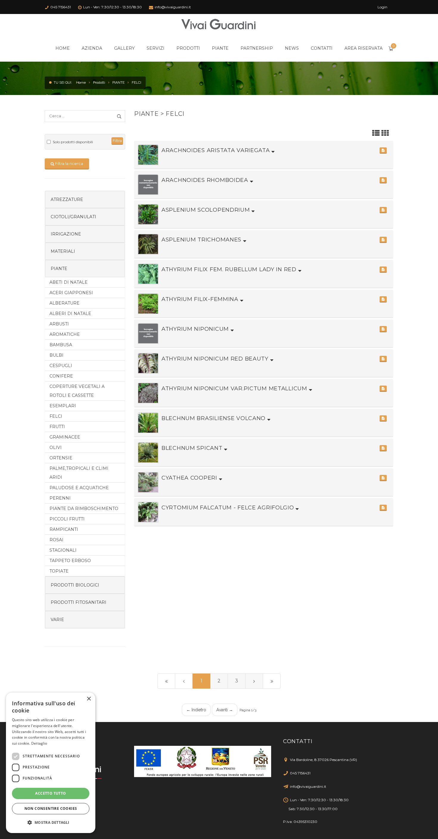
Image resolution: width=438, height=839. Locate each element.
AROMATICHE (64, 334)
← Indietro (196, 709)
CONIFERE (61, 376)
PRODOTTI (188, 48)
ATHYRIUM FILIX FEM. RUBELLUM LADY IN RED (229, 269)
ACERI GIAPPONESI (71, 292)
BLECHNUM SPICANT (192, 448)
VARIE (57, 619)
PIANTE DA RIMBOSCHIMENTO (83, 508)
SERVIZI (155, 48)
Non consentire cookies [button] (50, 808)
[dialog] (50, 763)
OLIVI (55, 447)
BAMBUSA (60, 344)
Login (382, 7)
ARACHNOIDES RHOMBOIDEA (205, 180)
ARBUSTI (59, 324)
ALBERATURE (64, 303)
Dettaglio (39, 743)
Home (81, 82)
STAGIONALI (63, 550)
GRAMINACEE (64, 437)
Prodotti (99, 82)
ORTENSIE (60, 458)
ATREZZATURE (67, 199)
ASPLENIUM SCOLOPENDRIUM (206, 210)
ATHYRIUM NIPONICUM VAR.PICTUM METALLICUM (235, 388)
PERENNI (60, 498)
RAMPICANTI (63, 529)
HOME (62, 48)
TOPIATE (59, 571)
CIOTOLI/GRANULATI (73, 216)
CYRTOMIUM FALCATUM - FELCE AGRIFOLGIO (228, 507)
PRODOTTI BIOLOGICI (75, 585)
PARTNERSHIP (256, 48)
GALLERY (124, 48)
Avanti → (224, 709)
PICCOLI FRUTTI (67, 519)
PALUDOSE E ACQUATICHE (79, 487)
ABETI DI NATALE (68, 282)
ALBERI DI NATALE (70, 313)
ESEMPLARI (62, 405)
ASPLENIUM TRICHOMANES (202, 239)
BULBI (56, 355)
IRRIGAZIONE (66, 234)
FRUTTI (57, 426)
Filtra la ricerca (68, 163)
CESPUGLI (60, 365)
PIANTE (220, 48)
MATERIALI (63, 251)
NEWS (292, 48)
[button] (383, 150)
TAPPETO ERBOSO (70, 560)
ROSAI (56, 539)
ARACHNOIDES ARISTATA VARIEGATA (216, 150)
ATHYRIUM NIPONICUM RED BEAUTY (215, 358)
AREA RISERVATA (363, 48)
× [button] (88, 699)
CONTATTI (322, 48)
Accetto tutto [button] (50, 793)
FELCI (136, 82)
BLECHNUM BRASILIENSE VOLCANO (214, 418)
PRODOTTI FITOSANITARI (78, 602)
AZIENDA (92, 48)
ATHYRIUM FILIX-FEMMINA (200, 299)
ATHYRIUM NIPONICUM (196, 329)
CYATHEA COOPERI (190, 478)
